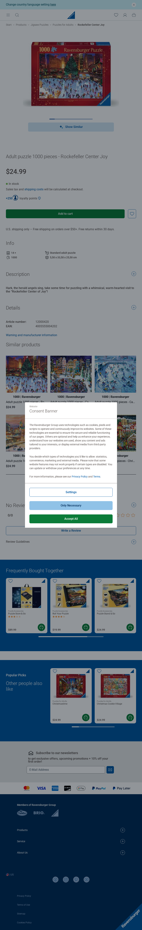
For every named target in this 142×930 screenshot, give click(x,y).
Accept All (71, 519)
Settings (71, 492)
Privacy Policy (80, 476)
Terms (96, 476)
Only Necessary (71, 505)
